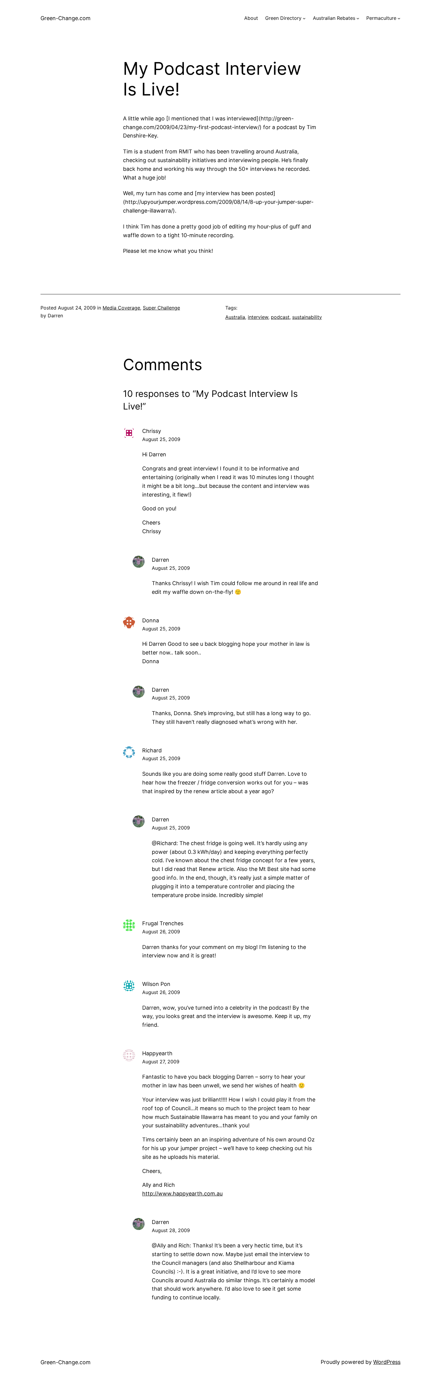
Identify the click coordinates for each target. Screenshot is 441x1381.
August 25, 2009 (161, 439)
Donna (150, 620)
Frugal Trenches (162, 923)
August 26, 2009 (161, 932)
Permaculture (381, 18)
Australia (235, 317)
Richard (152, 750)
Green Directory (283, 18)
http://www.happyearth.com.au (182, 1193)
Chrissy (151, 431)
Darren (160, 560)
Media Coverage (121, 308)
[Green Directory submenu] (304, 18)
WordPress (386, 1362)
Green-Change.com (65, 18)
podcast (280, 317)
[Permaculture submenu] (399, 18)
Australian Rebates (334, 18)
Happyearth (157, 1053)
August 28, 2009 (171, 1230)
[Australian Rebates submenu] (357, 18)
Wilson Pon (156, 984)
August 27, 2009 (160, 1062)
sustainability (307, 317)
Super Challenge (161, 308)
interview (258, 317)
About (251, 18)
